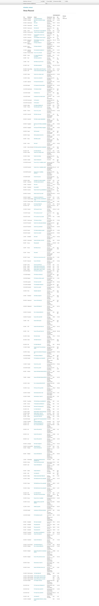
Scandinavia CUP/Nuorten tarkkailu (40, 510)
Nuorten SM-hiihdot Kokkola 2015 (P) (40, 371)
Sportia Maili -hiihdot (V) (38, 416)
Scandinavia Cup (37, 92)
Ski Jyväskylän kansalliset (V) (39, 50)
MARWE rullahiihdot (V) (38, 421)
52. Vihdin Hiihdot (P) (37, 344)
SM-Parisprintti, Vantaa (38, 209)
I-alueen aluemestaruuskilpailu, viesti (40, 70)
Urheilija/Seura (33, 3)
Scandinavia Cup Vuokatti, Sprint (39, 96)
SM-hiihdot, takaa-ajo (37, 114)
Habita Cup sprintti (37, 506)
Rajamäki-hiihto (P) (37, 446)
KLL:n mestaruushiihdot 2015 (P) (39, 383)
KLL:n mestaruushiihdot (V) (38, 312)
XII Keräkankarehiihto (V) (38, 544)
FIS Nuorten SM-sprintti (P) (38, 387)
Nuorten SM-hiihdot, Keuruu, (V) (39, 567)
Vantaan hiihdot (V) (37, 470)
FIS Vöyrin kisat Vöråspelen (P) (39, 585)
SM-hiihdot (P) (36, 28)
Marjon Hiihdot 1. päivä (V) (38, 413)
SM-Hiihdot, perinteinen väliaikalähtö (40, 147)
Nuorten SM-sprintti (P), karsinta (39, 556)
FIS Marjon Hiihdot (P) (37, 46)
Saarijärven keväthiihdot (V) (38, 197)
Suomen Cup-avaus (37, 176)
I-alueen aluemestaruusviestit (39, 462)
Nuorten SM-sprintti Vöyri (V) (39, 326)
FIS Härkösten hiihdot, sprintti (39, 278)
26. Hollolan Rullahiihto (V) (38, 105)
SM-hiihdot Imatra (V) (37, 339)
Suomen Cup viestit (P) (38, 52)
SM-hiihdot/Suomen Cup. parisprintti (40, 478)
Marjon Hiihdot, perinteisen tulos (39, 266)
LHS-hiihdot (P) (36, 473)
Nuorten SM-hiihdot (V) (38, 306)
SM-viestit (35, 22)
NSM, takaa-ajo (36, 131)
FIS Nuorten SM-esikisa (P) (38, 81)
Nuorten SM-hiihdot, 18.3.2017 (39, 240)
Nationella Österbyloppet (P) (38, 406)
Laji (41, 1)
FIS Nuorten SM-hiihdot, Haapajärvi (40, 127)
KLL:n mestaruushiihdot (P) (38, 546)
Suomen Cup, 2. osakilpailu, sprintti (40, 162)
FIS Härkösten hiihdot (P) (38, 270)
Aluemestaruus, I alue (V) (38, 396)
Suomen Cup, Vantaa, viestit (38, 74)
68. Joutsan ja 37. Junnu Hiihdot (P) (40, 30)
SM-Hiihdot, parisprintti (38, 65)
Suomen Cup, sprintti (37, 287)
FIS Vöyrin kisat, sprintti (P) (38, 592)
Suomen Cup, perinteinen (38, 226)
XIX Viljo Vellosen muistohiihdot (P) (40, 401)
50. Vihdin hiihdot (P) (37, 492)
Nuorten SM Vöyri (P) (37, 320)
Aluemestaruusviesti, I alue (38, 392)
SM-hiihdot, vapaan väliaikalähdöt (39, 119)
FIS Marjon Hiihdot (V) (37, 42)
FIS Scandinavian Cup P (38, 212)
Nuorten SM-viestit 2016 (38, 316)
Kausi (48, 1)
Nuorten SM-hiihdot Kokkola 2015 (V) (40, 377)
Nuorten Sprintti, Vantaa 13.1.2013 (39, 575)
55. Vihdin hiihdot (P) (37, 150)
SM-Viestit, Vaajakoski (38, 443)
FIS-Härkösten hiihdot (37, 89)
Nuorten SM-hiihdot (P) (38, 300)
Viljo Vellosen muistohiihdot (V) (39, 532)
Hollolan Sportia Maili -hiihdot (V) (39, 475)
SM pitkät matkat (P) (37, 290)
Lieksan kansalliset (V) (38, 264)
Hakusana (29, 1)
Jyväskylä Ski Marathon (38, 18)
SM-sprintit (36, 252)
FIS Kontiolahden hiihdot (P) (38, 284)
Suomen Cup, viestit (37, 110)
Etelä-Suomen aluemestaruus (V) (39, 257)
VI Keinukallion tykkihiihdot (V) (39, 403)
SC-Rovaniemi (36, 100)
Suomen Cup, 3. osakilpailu (38, 498)
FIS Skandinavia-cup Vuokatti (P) (39, 358)
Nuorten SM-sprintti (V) (38, 429)
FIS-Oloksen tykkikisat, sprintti (39, 230)
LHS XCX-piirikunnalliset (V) (38, 414)
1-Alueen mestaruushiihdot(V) (39, 32)
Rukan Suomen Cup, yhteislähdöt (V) (40, 189)
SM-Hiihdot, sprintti (37, 138)
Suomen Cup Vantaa (37, 156)
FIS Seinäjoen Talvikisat (38, 580)
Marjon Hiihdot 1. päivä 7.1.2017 (39, 269)
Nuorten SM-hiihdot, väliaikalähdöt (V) (40, 201)
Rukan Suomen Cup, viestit (38, 193)
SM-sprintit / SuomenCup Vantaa (39, 494)
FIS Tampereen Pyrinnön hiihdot (39, 85)
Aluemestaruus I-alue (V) (38, 562)
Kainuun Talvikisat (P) (37, 159)
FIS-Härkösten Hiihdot (37, 220)
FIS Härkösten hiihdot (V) (38, 274)
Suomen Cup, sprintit (37, 367)
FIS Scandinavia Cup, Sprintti (39, 216)
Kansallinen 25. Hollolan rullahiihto (39, 180)
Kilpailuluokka (56, 1)
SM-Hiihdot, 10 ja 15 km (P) (38, 61)
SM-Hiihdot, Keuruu (37, 247)
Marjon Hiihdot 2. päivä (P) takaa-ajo (40, 411)
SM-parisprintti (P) (37, 524)
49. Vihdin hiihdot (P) (37, 573)
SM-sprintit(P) (36, 187)
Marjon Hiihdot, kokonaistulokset (39, 267)
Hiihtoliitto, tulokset (28, 7)
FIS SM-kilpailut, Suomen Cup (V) (39, 37)
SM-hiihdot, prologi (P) (37, 295)
